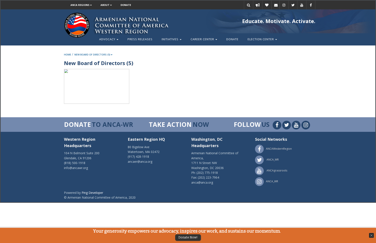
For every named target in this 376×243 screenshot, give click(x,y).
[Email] (276, 5)
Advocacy (107, 39)
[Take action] (257, 5)
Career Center (203, 39)
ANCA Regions (80, 5)
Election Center (261, 39)
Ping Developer (92, 193)
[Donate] (266, 5)
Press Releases (140, 39)
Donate (126, 5)
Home (67, 54)
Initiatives (170, 39)
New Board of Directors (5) (92, 54)
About (105, 5)
